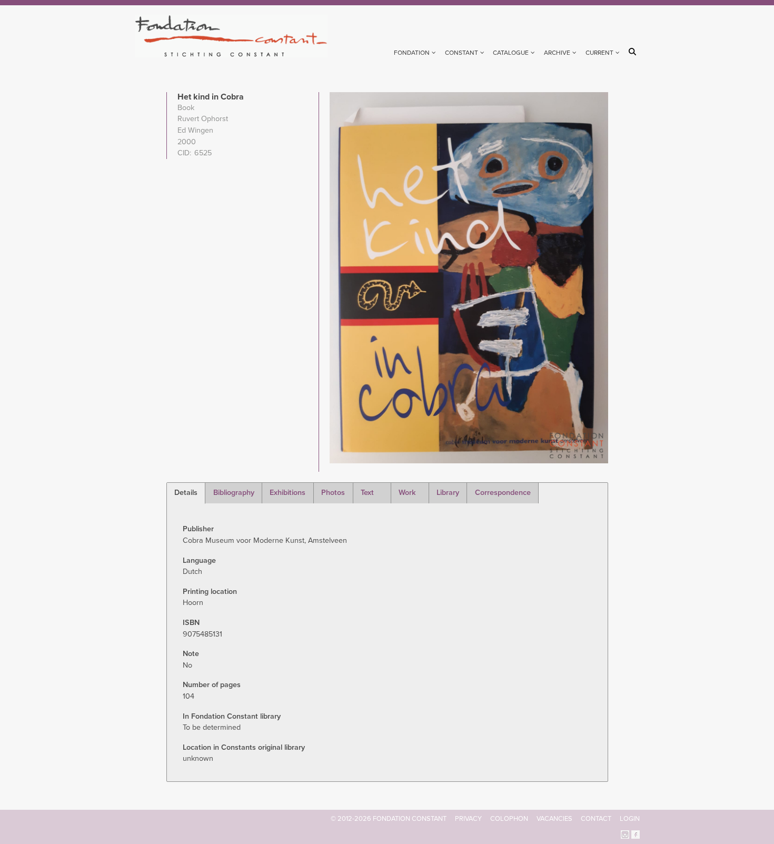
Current (599, 52)
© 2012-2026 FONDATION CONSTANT (388, 819)
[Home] (235, 36)
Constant (461, 52)
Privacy (468, 819)
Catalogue (511, 52)
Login (630, 819)
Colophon (509, 819)
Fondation (412, 52)
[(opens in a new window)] (625, 833)
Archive (557, 52)
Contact (596, 819)
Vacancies (554, 819)
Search (634, 51)
